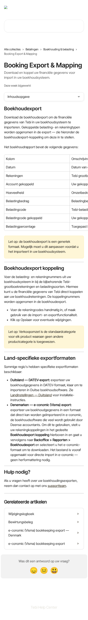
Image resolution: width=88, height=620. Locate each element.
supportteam (57, 486)
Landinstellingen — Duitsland (31, 395)
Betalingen (32, 49)
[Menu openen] (80, 7)
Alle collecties (12, 49)
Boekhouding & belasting (58, 49)
